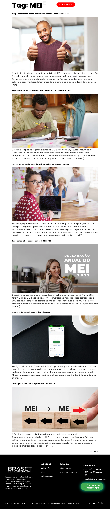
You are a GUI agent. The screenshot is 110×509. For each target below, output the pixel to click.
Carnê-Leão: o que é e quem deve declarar (31, 312)
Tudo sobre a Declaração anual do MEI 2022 (31, 241)
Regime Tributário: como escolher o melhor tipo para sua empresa (41, 90)
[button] (44, 3)
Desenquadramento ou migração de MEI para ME (33, 383)
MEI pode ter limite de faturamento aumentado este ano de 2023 (40, 14)
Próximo (93, 451)
